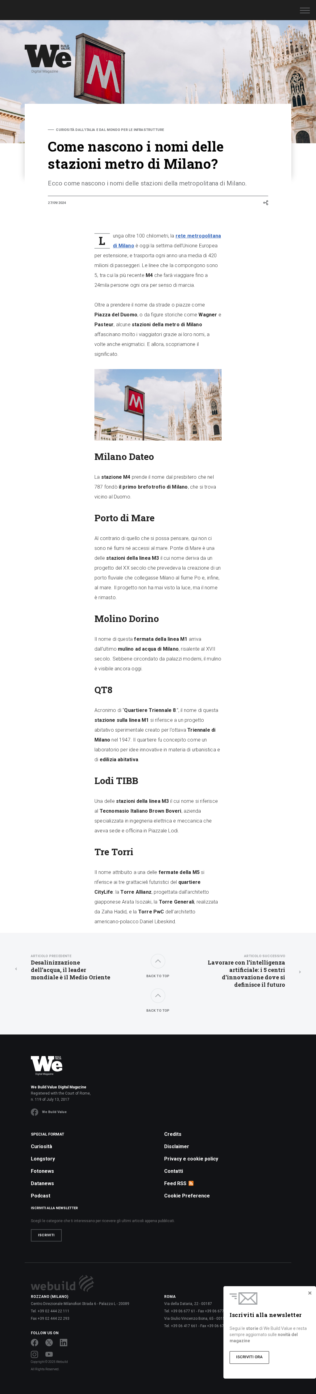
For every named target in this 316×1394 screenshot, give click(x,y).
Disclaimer (176, 1146)
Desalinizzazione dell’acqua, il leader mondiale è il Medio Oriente (70, 967)
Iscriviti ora (249, 1357)
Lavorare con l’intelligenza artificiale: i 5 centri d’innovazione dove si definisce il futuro (246, 971)
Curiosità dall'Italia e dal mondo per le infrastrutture (110, 130)
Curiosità (41, 1146)
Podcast (40, 1196)
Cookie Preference (187, 1196)
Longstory (43, 1159)
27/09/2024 (57, 203)
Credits (172, 1134)
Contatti (173, 1171)
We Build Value (54, 1112)
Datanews (42, 1183)
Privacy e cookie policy (191, 1159)
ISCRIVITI (46, 1235)
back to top (157, 976)
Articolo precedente (51, 956)
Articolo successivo (264, 956)
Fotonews (42, 1171)
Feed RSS (175, 1183)
